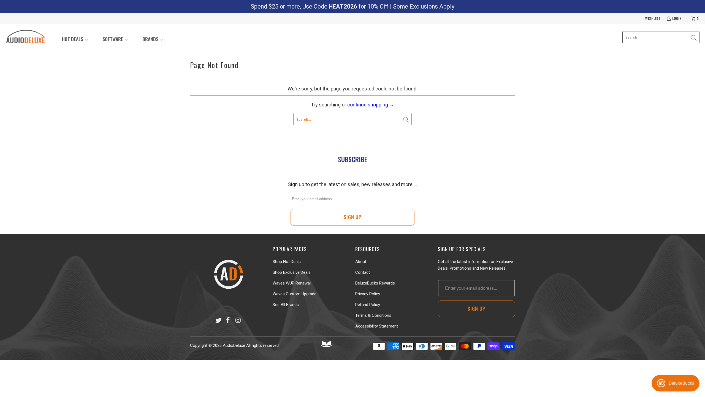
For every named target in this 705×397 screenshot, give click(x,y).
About (360, 261)
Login (677, 18)
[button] (75, 39)
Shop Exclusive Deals (292, 272)
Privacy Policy (367, 293)
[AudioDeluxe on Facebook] (228, 320)
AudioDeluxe (234, 345)
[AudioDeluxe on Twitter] (218, 320)
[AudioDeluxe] (25, 37)
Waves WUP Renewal (292, 283)
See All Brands (286, 304)
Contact (362, 272)
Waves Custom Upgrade (294, 293)
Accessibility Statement (376, 326)
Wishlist (653, 18)
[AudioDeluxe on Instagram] (238, 320)
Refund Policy (367, 304)
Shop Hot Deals (287, 261)
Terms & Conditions (373, 315)
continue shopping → (370, 105)
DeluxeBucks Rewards (375, 283)
